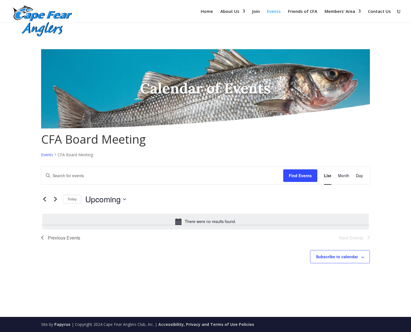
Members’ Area (340, 11)
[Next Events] (55, 199)
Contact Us (379, 11)
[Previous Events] (44, 199)
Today (72, 198)
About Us (229, 11)
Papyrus (62, 324)
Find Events (300, 175)
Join (256, 11)
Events (274, 11)
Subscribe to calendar (337, 256)
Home (207, 11)
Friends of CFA (302, 11)
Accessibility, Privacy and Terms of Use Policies (206, 324)
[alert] (205, 221)
